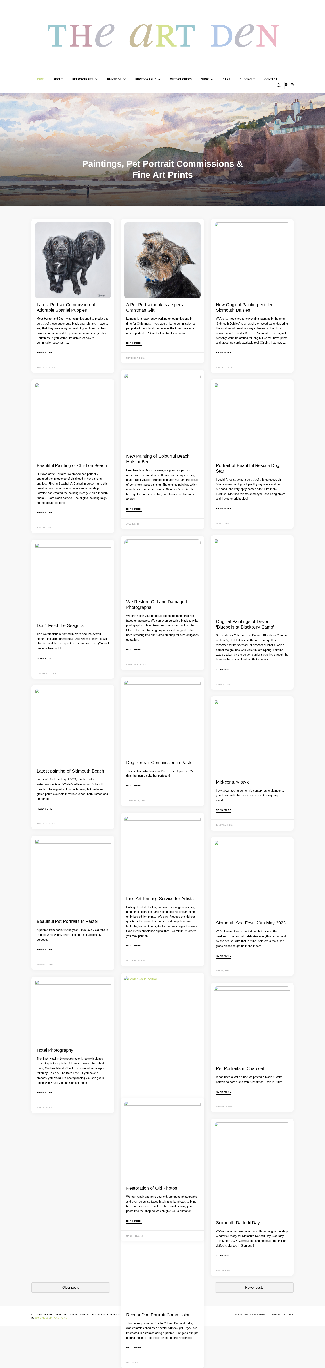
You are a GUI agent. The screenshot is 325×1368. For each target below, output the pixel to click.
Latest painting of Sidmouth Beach (70, 771)
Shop (205, 79)
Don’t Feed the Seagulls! (61, 625)
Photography (145, 79)
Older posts (70, 1287)
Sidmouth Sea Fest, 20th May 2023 (251, 922)
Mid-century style (233, 782)
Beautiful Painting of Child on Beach (72, 465)
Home (40, 79)
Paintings (114, 79)
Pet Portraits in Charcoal (240, 1068)
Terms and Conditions (251, 1314)
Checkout (247, 79)
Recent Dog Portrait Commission (158, 1314)
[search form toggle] (279, 85)
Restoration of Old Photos (151, 1188)
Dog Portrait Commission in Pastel (159, 762)
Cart (226, 79)
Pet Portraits (82, 79)
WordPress (41, 1317)
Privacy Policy (58, 1317)
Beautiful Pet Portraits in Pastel (67, 921)
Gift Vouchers (181, 79)
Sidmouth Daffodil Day (238, 1222)
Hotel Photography (55, 1050)
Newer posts (254, 1287)
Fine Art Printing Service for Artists (160, 898)
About (58, 79)
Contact (270, 79)
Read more (44, 353)
